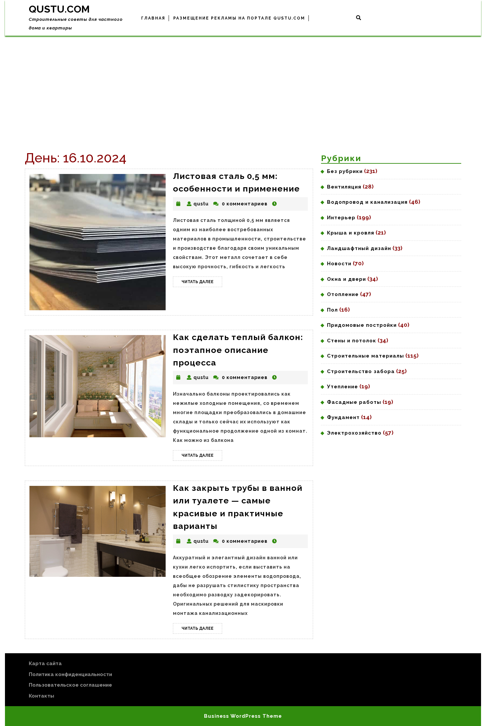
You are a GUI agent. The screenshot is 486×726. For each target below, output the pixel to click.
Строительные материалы (365, 356)
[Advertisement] (243, 85)
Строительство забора (361, 371)
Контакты (41, 696)
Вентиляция (344, 187)
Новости (339, 264)
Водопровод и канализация (367, 202)
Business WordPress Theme (243, 716)
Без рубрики (345, 171)
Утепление (342, 387)
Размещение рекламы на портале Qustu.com (239, 18)
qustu (201, 203)
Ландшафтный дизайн (359, 248)
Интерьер (341, 218)
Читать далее (202, 283)
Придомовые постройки (362, 325)
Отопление (343, 294)
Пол (332, 310)
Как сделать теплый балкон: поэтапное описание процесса (238, 349)
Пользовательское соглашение (70, 685)
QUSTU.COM (59, 9)
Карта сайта (45, 663)
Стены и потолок (351, 341)
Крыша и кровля (350, 233)
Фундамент (343, 417)
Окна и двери (346, 279)
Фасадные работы (354, 402)
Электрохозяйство (354, 433)
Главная (153, 18)
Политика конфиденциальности (70, 674)
